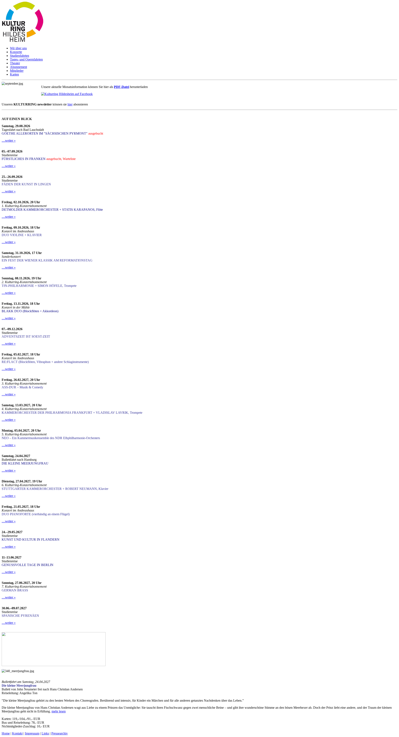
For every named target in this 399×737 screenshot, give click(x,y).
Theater (15, 63)
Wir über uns (18, 48)
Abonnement (18, 67)
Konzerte (16, 52)
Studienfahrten (19, 55)
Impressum (32, 733)
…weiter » (9, 140)
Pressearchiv (59, 733)
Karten (14, 74)
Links (45, 733)
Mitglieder (16, 70)
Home (6, 733)
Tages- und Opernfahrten (26, 59)
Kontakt (17, 733)
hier (70, 104)
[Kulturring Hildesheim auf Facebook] (67, 94)
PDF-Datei (121, 87)
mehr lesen (59, 711)
